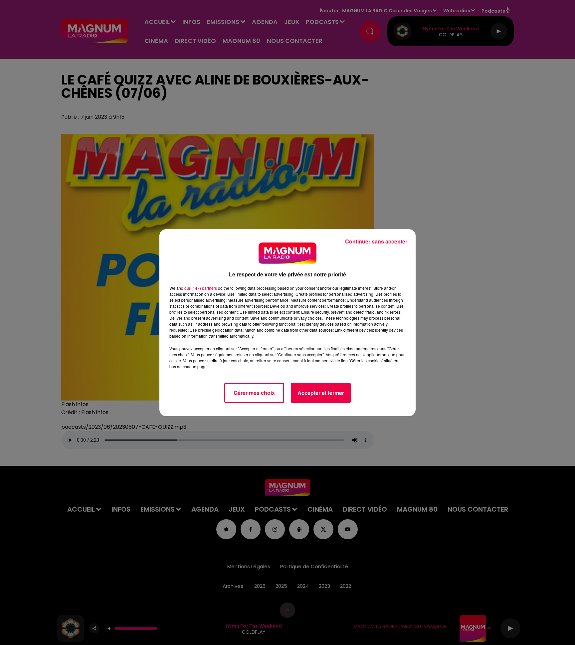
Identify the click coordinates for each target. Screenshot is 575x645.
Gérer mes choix (254, 393)
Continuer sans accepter (376, 241)
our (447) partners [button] (200, 288)
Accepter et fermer (320, 393)
